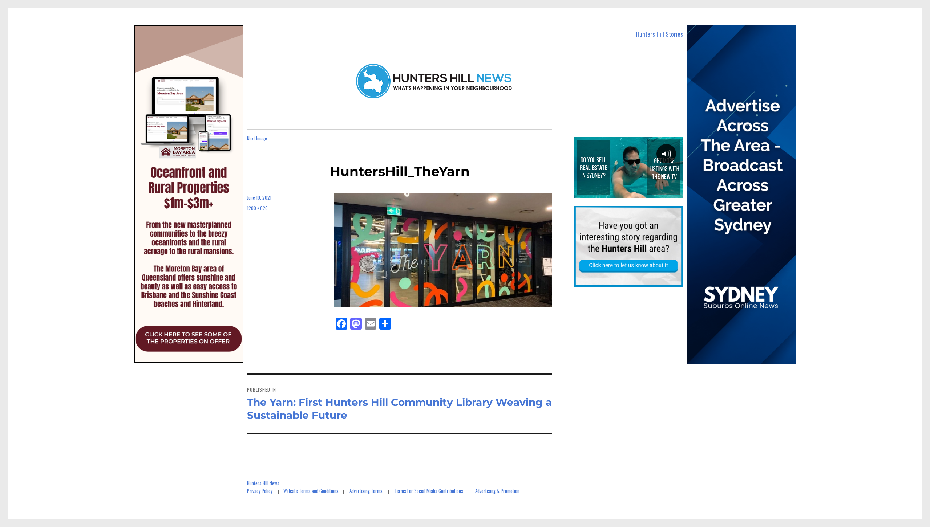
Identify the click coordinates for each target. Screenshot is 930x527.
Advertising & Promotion (497, 490)
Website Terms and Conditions (311, 490)
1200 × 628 (257, 208)
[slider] (628, 192)
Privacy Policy (259, 490)
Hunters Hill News (263, 483)
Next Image (257, 138)
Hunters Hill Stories (659, 33)
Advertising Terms (366, 490)
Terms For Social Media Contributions (429, 490)
